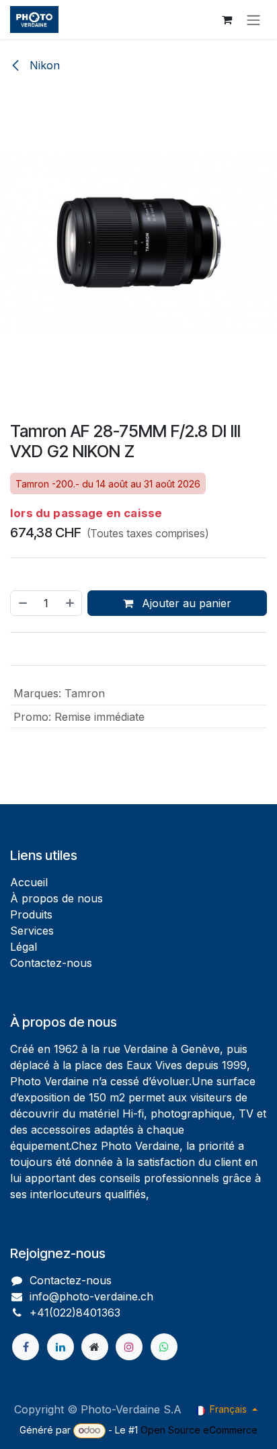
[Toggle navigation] (253, 19)
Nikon (43, 65)
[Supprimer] (22, 603)
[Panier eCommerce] (226, 19)
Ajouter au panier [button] (184, 603)
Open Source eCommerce (199, 1430)
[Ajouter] (70, 603)
